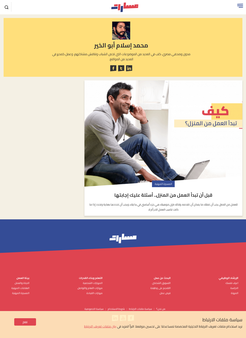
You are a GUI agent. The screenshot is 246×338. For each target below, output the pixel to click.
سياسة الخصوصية (94, 308)
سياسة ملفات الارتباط (140, 308)
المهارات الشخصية (92, 282)
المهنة (234, 293)
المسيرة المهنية (20, 293)
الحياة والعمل (22, 282)
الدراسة (234, 288)
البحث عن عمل (162, 277)
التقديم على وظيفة (160, 288)
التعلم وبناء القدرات (90, 277)
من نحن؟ (160, 308)
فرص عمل (165, 293)
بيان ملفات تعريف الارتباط (100, 326)
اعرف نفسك (231, 282)
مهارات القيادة (94, 293)
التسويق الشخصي (161, 282)
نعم (25, 322)
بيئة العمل (22, 277)
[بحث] (7, 7)
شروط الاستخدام (116, 308)
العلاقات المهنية (20, 288)
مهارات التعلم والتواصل (89, 288)
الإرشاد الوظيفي (228, 277)
